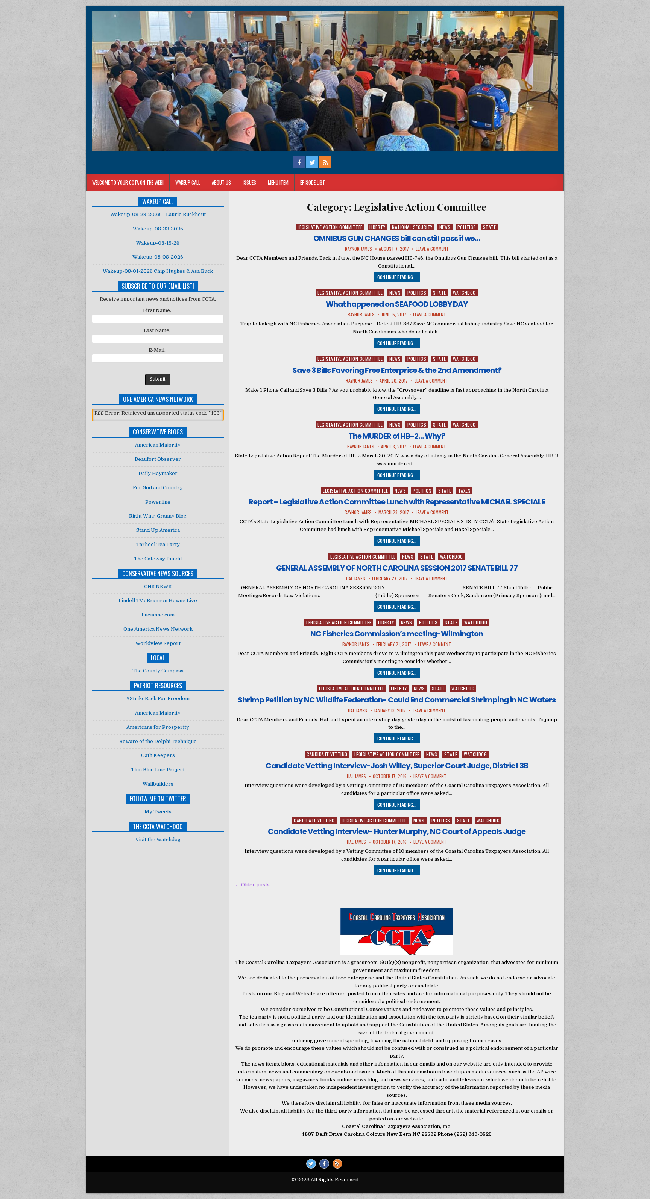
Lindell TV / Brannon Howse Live (157, 600)
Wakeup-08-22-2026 (158, 229)
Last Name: (157, 330)
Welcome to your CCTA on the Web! (128, 182)
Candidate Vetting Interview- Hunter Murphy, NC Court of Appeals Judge (396, 831)
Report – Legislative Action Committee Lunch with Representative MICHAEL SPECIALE (397, 502)
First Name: (157, 310)
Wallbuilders (158, 784)
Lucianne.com (158, 615)
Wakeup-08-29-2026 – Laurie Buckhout (158, 214)
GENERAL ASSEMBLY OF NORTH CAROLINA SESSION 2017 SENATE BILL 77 (397, 568)
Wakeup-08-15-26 (157, 243)
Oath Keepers (158, 755)
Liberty (377, 227)
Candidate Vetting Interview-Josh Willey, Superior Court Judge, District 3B (397, 765)
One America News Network (158, 629)
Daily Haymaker (158, 473)
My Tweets (158, 811)
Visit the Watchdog (158, 839)
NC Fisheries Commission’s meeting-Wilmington (396, 633)
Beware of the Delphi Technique (158, 741)
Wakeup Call (187, 182)
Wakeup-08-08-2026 (157, 257)
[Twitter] (311, 1164)
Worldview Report (158, 643)
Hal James (355, 578)
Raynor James (358, 249)
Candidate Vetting (327, 754)
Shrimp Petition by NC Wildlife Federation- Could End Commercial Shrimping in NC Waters (397, 700)
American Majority (158, 445)
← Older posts (252, 884)
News (445, 227)
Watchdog (464, 292)
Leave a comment (432, 249)
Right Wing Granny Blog (158, 516)
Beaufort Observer (158, 459)
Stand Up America (158, 530)
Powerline (157, 502)
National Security (412, 227)
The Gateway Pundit (158, 559)
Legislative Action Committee (330, 227)
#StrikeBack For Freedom (158, 698)
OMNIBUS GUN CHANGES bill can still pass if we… (396, 238)
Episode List (312, 182)
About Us (221, 182)
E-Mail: (157, 350)
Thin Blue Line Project (158, 769)
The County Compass (158, 671)
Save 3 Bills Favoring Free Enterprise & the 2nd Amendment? (396, 370)
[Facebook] (324, 1164)
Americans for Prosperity (157, 727)
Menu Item (278, 182)
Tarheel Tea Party (158, 544)
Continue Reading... (396, 277)
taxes (464, 490)
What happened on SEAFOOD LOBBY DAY (397, 304)
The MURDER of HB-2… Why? (396, 436)
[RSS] (337, 1164)
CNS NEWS (158, 586)
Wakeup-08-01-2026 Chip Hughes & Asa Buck (158, 271)
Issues (249, 182)
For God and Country (158, 487)
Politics (466, 227)
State (489, 227)
